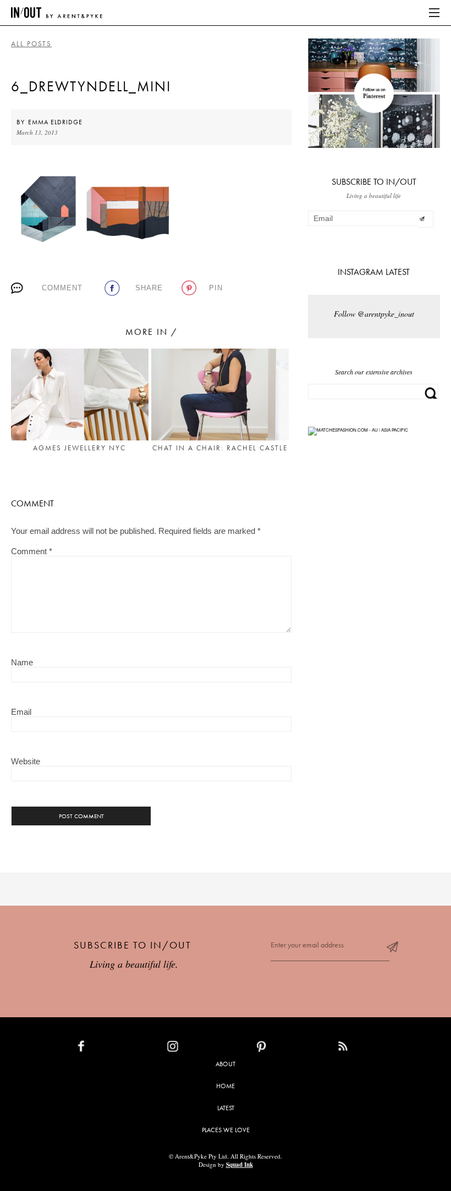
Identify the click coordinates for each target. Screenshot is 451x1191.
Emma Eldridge (55, 122)
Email (21, 711)
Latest (225, 1108)
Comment (62, 288)
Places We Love (226, 1130)
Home (225, 1086)
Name (22, 662)
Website (25, 761)
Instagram (198, 1048)
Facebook (107, 1048)
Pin (216, 288)
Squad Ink (239, 1164)
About (225, 1064)
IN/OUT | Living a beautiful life (56, 12)
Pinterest (285, 1048)
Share (149, 288)
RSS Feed (364, 1048)
